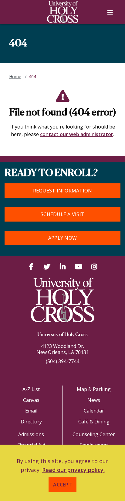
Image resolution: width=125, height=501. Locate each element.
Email (31, 410)
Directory (31, 421)
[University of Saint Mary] (62, 12)
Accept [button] (62, 484)
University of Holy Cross (62, 334)
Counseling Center (94, 434)
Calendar (94, 410)
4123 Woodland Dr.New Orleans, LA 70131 (62, 349)
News (93, 400)
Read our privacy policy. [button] (73, 469)
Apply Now (62, 238)
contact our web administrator (76, 134)
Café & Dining (94, 421)
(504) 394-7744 (62, 361)
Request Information (62, 190)
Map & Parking (94, 389)
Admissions (31, 434)
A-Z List (31, 389)
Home (15, 76)
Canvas (31, 400)
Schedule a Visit (62, 214)
